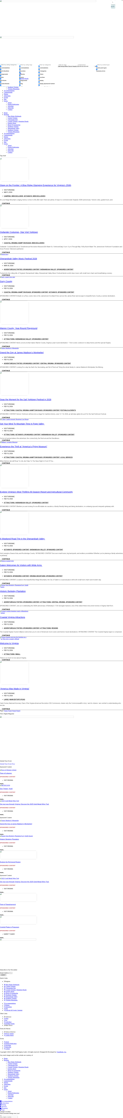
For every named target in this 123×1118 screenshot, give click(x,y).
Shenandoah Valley (13, 128)
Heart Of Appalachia (14, 125)
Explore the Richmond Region (10, 862)
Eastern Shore (12, 123)
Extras (6, 101)
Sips (5, 99)
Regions (6, 114)
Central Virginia (12, 118)
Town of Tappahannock (8, 904)
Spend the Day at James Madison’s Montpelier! (22, 352)
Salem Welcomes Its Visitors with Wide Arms (21, 565)
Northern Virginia (13, 126)
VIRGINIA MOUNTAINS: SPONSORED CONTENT (46, 576)
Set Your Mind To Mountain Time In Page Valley (22, 424)
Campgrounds (8, 92)
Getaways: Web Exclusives (34, 196)
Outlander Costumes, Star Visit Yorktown (19, 232)
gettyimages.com (38, 1055)
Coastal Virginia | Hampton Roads (18, 121)
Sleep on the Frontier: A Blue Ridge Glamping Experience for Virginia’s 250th (35, 185)
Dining (6, 94)
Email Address (4, 973)
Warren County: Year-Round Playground (18, 328)
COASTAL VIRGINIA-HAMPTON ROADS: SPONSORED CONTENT (26, 292)
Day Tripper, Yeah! (6, 789)
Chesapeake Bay (13, 119)
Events (6, 97)
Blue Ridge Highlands (14, 116)
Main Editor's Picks (17, 699)
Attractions (7, 96)
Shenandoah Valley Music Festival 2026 (18, 258)
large (6, 699)
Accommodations (9, 90)
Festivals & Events (68, 410)
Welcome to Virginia (9, 643)
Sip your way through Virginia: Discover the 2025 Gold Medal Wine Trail (24, 804)
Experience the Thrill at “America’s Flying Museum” (23, 446)
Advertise (11, 106)
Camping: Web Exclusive (13, 196)
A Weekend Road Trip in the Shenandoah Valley (22, 539)
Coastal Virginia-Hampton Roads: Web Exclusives (24, 243)
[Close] (122, 0)
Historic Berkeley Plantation (13, 591)
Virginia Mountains (13, 89)
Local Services (66, 457)
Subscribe (11, 108)
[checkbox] (9, 67)
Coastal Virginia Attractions (12, 617)
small (17, 654)
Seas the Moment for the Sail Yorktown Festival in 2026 (25, 399)
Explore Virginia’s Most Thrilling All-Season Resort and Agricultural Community (36, 492)
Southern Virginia (13, 87)
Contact (10, 109)
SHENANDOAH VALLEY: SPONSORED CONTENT (56, 269)
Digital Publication (13, 104)
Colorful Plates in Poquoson (9, 927)
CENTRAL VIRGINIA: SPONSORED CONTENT (55, 363)
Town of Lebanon (6, 773)
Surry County (6, 281)
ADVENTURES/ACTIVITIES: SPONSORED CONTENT (21, 269)
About (10, 102)
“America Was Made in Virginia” (14, 688)
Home (6, 113)
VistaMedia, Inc (61, 1052)
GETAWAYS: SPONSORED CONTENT (61, 292)
